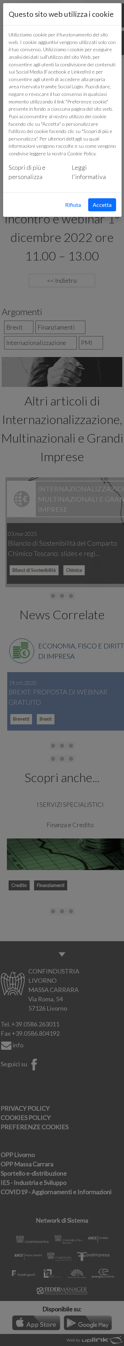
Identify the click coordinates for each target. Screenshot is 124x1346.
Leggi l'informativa (89, 172)
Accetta (102, 204)
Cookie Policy (81, 153)
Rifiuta (73, 204)
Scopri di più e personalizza (27, 172)
